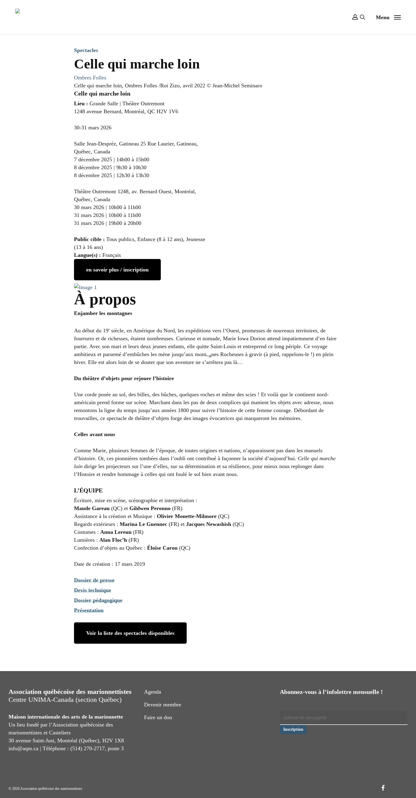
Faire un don (158, 717)
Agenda (152, 692)
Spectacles (86, 50)
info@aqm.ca (23, 748)
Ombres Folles (90, 78)
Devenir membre (162, 705)
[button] (388, 17)
